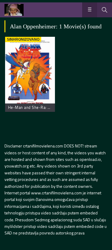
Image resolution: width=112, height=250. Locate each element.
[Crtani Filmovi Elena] (14, 10)
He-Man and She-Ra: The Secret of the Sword (50, 107)
